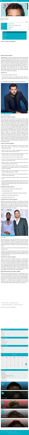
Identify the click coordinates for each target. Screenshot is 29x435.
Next (26, 354)
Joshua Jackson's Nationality (18, 304)
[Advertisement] (14, 48)
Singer (2, 332)
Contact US (15, 431)
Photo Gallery (5, 35)
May (2, 352)
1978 (13, 23)
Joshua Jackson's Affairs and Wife (7, 304)
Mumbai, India (3, 340)
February (2, 348)
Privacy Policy (11, 431)
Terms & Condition (6, 431)
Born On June (3, 373)
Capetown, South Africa (4, 341)
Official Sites (5, 38)
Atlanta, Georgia (3, 344)
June (9, 23)
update (12, 307)
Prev (2, 354)
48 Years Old (10, 27)
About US (2, 431)
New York (2, 339)
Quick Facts (5, 33)
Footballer (2, 333)
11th (11, 23)
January (2, 347)
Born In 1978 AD (3, 374)
